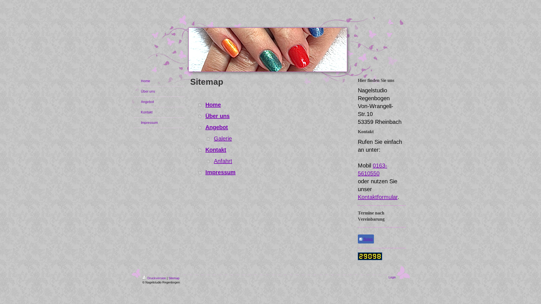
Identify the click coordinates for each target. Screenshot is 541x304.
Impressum (220, 172)
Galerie (223, 138)
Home (213, 105)
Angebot (216, 127)
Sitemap (173, 278)
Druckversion (156, 278)
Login (392, 277)
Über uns (217, 116)
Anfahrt (223, 161)
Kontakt (215, 150)
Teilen (368, 239)
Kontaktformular (378, 197)
